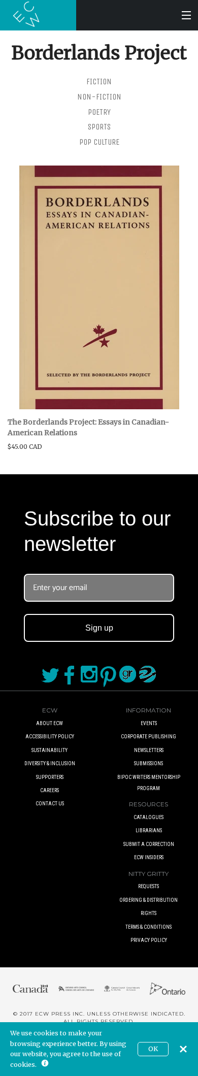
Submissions (148, 763)
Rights (148, 913)
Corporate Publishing (148, 736)
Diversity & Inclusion (49, 763)
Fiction (99, 81)
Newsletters (148, 750)
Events (149, 723)
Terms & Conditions (148, 927)
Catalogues (148, 817)
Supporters (49, 777)
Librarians (149, 830)
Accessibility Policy (49, 736)
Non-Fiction (99, 97)
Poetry (99, 112)
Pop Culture (99, 142)
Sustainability (49, 750)
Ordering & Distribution (148, 900)
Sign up (99, 628)
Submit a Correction (148, 844)
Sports (99, 127)
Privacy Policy (148, 940)
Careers (49, 790)
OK (153, 1049)
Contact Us (50, 803)
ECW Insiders (148, 857)
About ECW (49, 723)
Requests (148, 886)
